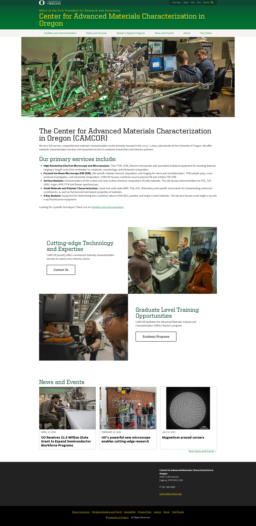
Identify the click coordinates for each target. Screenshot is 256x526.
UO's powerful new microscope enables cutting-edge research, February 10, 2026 (126, 390)
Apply (185, 2)
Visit (192, 2)
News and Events (164, 33)
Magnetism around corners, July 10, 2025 (183, 389)
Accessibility (130, 512)
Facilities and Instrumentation (60, 33)
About (187, 33)
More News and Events (201, 451)
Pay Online (206, 33)
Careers (157, 512)
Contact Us (61, 269)
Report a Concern (81, 512)
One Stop (176, 2)
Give (199, 2)
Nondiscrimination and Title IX (107, 512)
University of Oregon (118, 517)
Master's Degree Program (131, 33)
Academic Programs (156, 336)
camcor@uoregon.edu (170, 494)
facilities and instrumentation (108, 207)
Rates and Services (96, 33)
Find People (178, 512)
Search (206, 2)
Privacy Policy (144, 512)
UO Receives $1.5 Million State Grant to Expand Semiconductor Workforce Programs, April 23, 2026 (67, 390)
